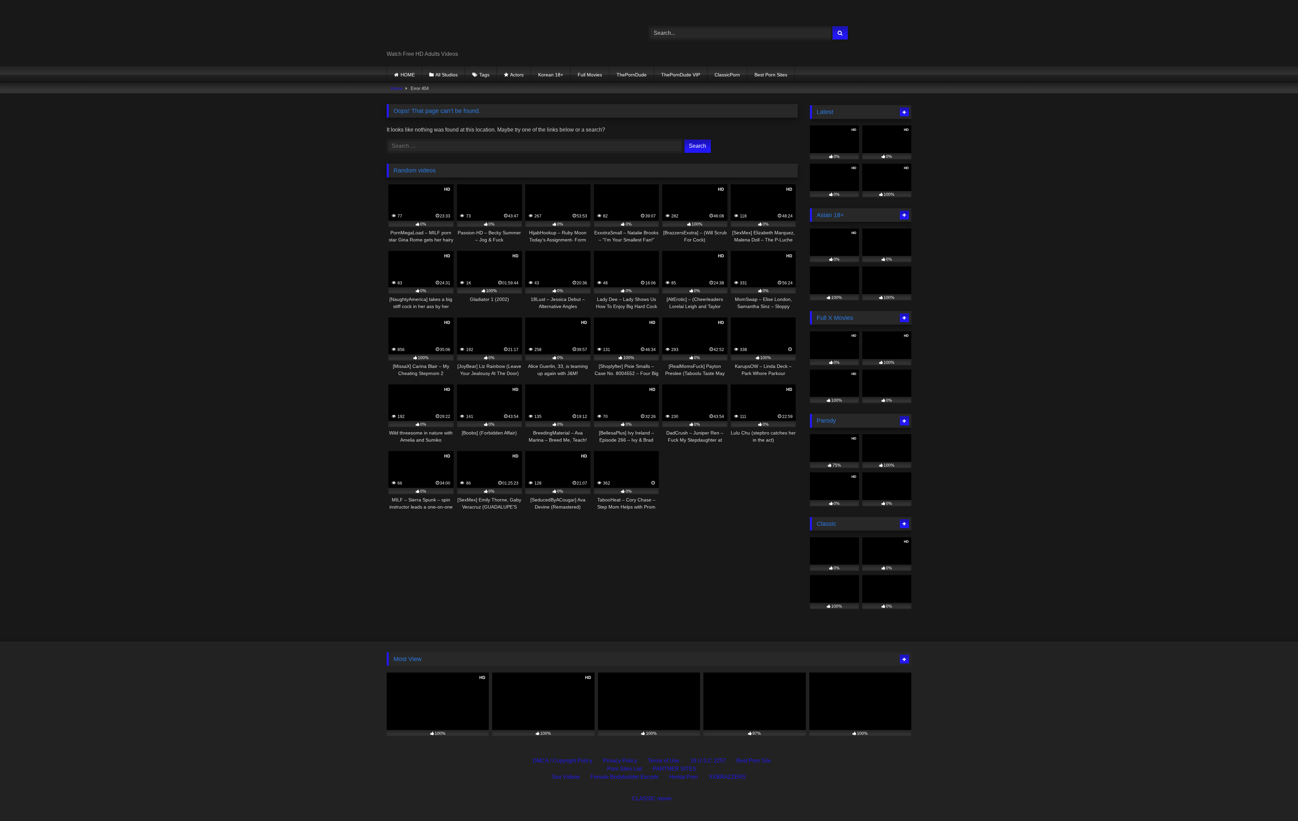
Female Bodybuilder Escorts (624, 777)
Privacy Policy (620, 761)
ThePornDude (632, 74)
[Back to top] (1277, 800)
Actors (517, 74)
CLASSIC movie (652, 798)
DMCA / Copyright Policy (562, 761)
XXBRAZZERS (727, 777)
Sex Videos (566, 777)
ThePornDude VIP (680, 74)
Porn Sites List (624, 769)
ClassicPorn (727, 74)
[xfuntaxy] (448, 27)
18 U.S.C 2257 (708, 761)
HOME (408, 74)
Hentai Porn (683, 777)
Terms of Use (663, 761)
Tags (484, 74)
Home (396, 88)
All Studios (446, 74)
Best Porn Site (754, 761)
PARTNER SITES (674, 769)
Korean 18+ (550, 74)
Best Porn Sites (770, 74)
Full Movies (590, 74)
